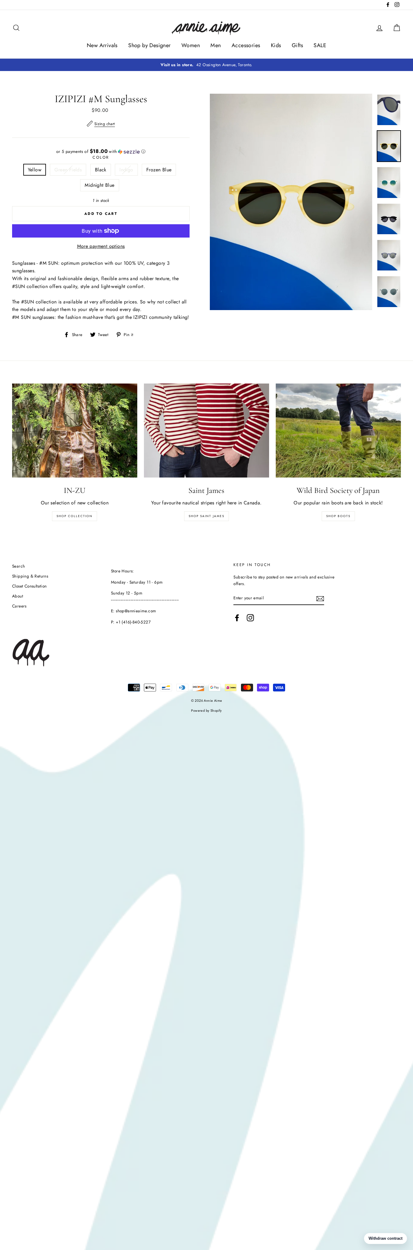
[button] (101, 151)
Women (190, 45)
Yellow (34, 169)
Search (18, 566)
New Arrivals (102, 45)
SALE (320, 45)
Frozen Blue (158, 169)
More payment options (101, 246)
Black (100, 169)
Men (215, 45)
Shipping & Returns (30, 576)
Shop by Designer (149, 45)
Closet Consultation (29, 586)
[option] (206, 65)
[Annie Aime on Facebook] (237, 617)
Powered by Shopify (206, 710)
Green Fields (68, 169)
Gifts (297, 45)
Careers (19, 606)
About (17, 596)
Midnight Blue (99, 185)
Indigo (126, 169)
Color (101, 157)
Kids (276, 45)
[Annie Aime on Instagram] (250, 617)
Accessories (246, 45)
